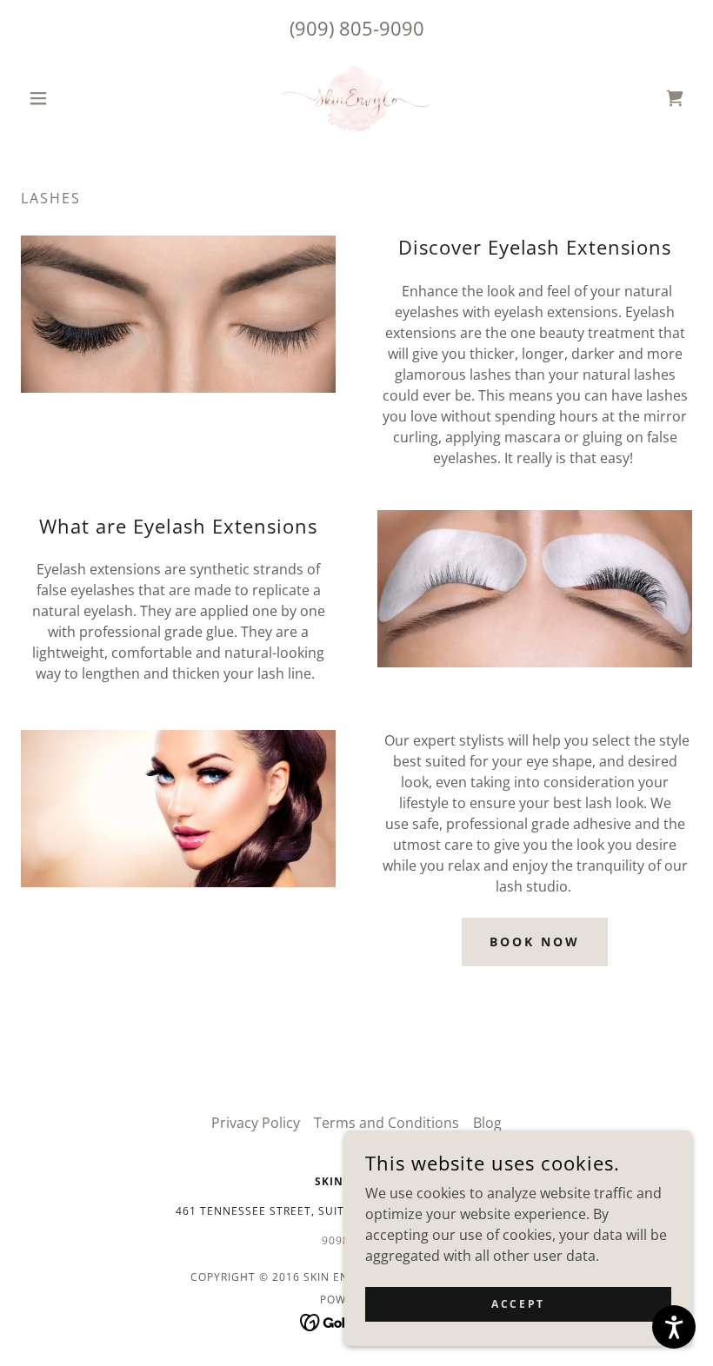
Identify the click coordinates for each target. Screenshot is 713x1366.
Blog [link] (487, 1122)
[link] (356, 98)
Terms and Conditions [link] (386, 1122)
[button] (71, 98)
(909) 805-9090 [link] (357, 28)
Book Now (535, 941)
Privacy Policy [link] (255, 1122)
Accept (517, 1303)
